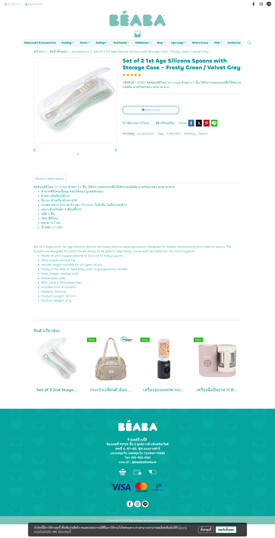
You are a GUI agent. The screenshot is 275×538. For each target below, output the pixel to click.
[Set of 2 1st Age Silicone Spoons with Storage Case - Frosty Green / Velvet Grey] (75, 100)
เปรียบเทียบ (167, 123)
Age (161, 133)
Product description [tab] (50, 179)
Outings (101, 42)
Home (84, 42)
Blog (160, 42)
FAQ (217, 42)
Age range (177, 42)
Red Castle (120, 42)
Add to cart (152, 110)
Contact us (234, 42)
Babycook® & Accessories (40, 42)
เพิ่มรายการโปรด (137, 123)
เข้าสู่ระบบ (13, 4)
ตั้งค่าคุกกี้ (206, 529)
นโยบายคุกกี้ (64, 531)
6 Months (174, 133)
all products (146, 133)
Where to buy (200, 42)
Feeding (67, 42)
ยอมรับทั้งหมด (226, 529)
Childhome (142, 42)
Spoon (203, 133)
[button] (249, 42)
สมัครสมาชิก (34, 4)
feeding (190, 133)
